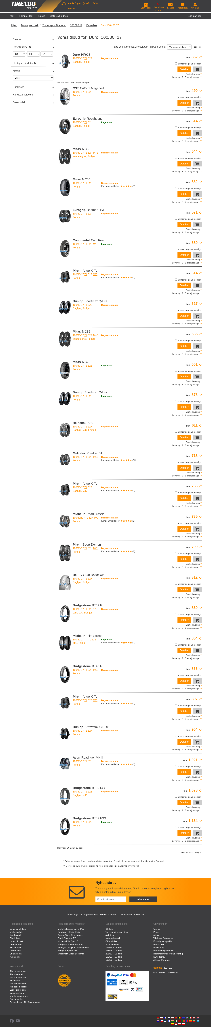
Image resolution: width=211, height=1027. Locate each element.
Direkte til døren (108, 914)
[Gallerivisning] (200, 47)
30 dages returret (89, 914)
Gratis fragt (72, 914)
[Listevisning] (195, 47)
